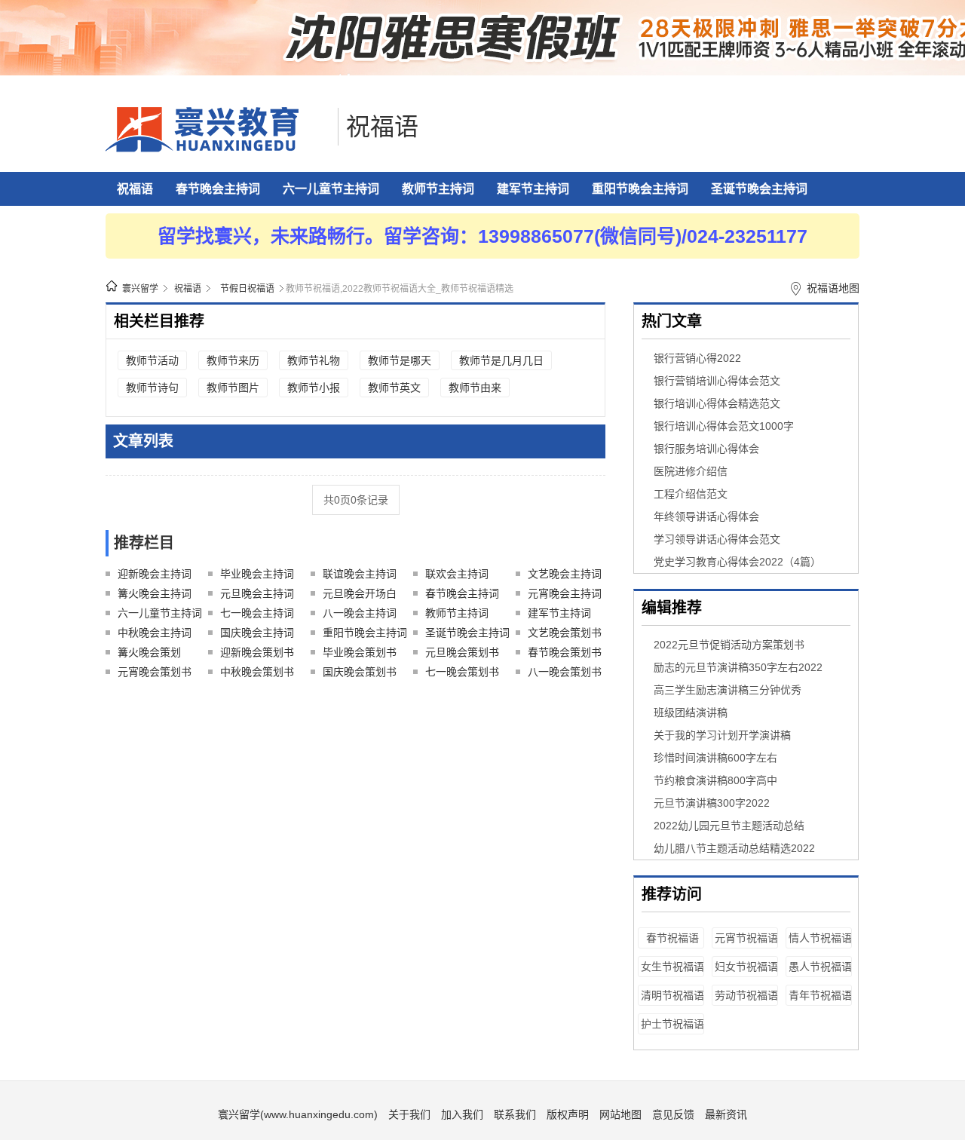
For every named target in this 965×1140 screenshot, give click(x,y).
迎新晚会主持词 (154, 574)
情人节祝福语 (820, 938)
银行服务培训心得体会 (706, 449)
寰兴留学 (140, 288)
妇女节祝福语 (746, 967)
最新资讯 (726, 1114)
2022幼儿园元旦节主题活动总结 (729, 826)
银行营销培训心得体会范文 (717, 381)
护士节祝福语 (672, 1024)
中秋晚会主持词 (154, 633)
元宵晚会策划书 (154, 672)
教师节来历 (233, 360)
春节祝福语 (672, 938)
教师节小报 (313, 388)
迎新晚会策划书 (257, 652)
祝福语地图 (833, 288)
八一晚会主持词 (360, 613)
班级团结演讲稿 (691, 712)
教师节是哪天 (399, 360)
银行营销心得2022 (697, 358)
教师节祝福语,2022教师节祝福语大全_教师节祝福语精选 (399, 288)
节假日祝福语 (247, 288)
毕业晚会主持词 (257, 574)
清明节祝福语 (672, 995)
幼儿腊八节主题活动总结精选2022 (734, 848)
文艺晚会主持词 (565, 574)
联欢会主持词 (457, 574)
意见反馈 (673, 1114)
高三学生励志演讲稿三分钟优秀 (727, 690)
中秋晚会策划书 (257, 672)
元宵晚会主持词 (565, 593)
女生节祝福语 (672, 967)
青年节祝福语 (820, 995)
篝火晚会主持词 (154, 593)
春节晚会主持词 (218, 188)
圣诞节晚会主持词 (759, 188)
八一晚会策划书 (565, 672)
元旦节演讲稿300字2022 (712, 803)
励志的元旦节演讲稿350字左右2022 (738, 667)
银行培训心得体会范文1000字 (724, 426)
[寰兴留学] (218, 148)
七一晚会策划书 (462, 672)
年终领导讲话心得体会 (706, 516)
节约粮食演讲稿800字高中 (715, 780)
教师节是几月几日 (501, 360)
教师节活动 (152, 360)
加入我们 (462, 1114)
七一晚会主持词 (257, 613)
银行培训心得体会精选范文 (717, 403)
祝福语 (382, 126)
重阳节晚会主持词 (640, 188)
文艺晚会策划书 (565, 633)
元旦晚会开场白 (360, 593)
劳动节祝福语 (746, 995)
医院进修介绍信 (691, 471)
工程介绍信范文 (691, 494)
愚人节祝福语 (820, 967)
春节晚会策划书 (565, 652)
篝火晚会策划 (149, 652)
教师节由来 (475, 388)
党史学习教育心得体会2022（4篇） (737, 562)
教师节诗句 (152, 388)
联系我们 (515, 1114)
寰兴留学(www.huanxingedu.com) (298, 1114)
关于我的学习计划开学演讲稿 (722, 735)
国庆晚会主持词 (257, 633)
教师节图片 (233, 388)
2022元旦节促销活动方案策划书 (729, 645)
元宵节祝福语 (746, 938)
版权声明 (568, 1114)
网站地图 (620, 1114)
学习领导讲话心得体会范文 (717, 539)
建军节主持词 (533, 188)
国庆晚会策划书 (360, 672)
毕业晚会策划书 (360, 652)
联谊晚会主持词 (360, 574)
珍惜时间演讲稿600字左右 (715, 758)
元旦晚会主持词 (257, 593)
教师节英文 (394, 388)
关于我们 (409, 1114)
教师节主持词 (438, 188)
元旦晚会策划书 (462, 652)
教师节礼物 (313, 360)
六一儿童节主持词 (331, 188)
